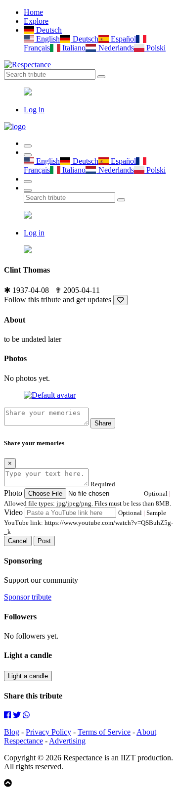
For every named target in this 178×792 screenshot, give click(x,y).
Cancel (18, 541)
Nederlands (115, 48)
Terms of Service (104, 732)
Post (44, 541)
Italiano (73, 48)
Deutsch (48, 30)
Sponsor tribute (27, 597)
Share (102, 423)
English (47, 39)
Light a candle (28, 676)
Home (33, 12)
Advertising (67, 741)
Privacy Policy (48, 732)
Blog (11, 732)
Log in (34, 109)
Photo (13, 493)
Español (122, 39)
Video (13, 512)
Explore (36, 21)
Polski (155, 48)
